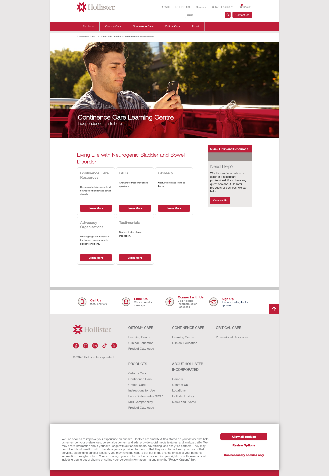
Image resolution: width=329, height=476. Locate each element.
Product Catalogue (141, 348)
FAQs (123, 173)
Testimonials (129, 222)
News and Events (184, 401)
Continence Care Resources (94, 175)
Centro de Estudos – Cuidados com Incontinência (127, 36)
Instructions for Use (141, 390)
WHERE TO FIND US (177, 7)
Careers (201, 7)
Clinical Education (140, 342)
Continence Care (143, 26)
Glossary (165, 173)
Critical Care (172, 26)
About (195, 26)
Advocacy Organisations (91, 224)
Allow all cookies (244, 436)
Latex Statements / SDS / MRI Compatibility (145, 398)
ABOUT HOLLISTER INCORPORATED (187, 367)
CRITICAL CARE (228, 327)
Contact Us (242, 14)
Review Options (243, 445)
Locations (179, 390)
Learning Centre (139, 337)
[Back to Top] (274, 309)
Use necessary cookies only (244, 455)
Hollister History (183, 396)
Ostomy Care (113, 26)
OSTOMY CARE (140, 327)
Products (88, 26)
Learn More (96, 208)
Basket (247, 6)
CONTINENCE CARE (188, 327)
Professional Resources (232, 337)
